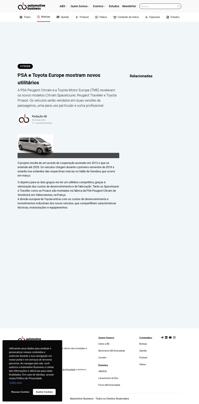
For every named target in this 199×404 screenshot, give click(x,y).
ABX (62, 6)
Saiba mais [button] (15, 382)
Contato (102, 357)
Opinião (65, 17)
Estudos (114, 6)
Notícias (45, 16)
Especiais (154, 17)
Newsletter (129, 6)
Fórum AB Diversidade (109, 385)
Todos (27, 17)
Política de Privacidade (65, 369)
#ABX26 (102, 371)
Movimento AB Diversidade (111, 350)
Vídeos (103, 17)
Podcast (84, 17)
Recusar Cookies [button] (20, 392)
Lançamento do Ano (108, 378)
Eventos (98, 6)
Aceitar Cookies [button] (44, 392)
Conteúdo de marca (128, 17)
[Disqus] (99, 266)
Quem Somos (79, 6)
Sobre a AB (103, 344)
